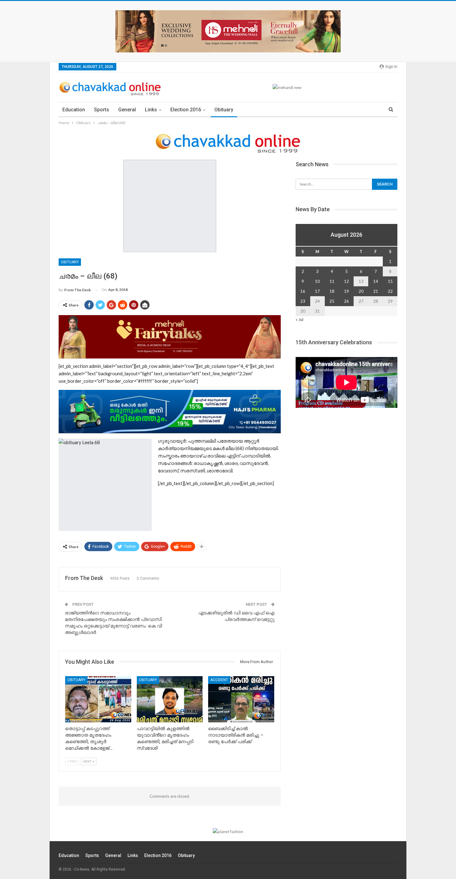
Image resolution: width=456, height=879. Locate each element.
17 (317, 291)
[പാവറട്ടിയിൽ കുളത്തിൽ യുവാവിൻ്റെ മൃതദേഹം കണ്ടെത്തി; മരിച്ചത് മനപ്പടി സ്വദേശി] (170, 699)
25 (331, 301)
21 (375, 291)
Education (73, 110)
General (127, 110)
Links (151, 110)
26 (346, 301)
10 (317, 281)
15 (390, 281)
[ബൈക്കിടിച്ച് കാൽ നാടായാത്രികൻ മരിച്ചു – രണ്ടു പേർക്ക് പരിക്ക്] (241, 699)
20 (361, 291)
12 (346, 281)
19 (346, 291)
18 (331, 291)
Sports (101, 110)
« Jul (299, 319)
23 (302, 301)
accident (219, 680)
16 (302, 291)
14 (375, 281)
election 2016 (185, 110)
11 (331, 281)
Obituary (223, 110)
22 (390, 291)
